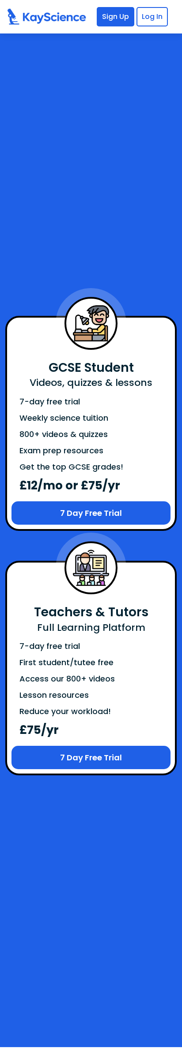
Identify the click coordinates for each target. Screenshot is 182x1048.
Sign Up (115, 16)
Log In (152, 16)
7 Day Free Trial (91, 512)
